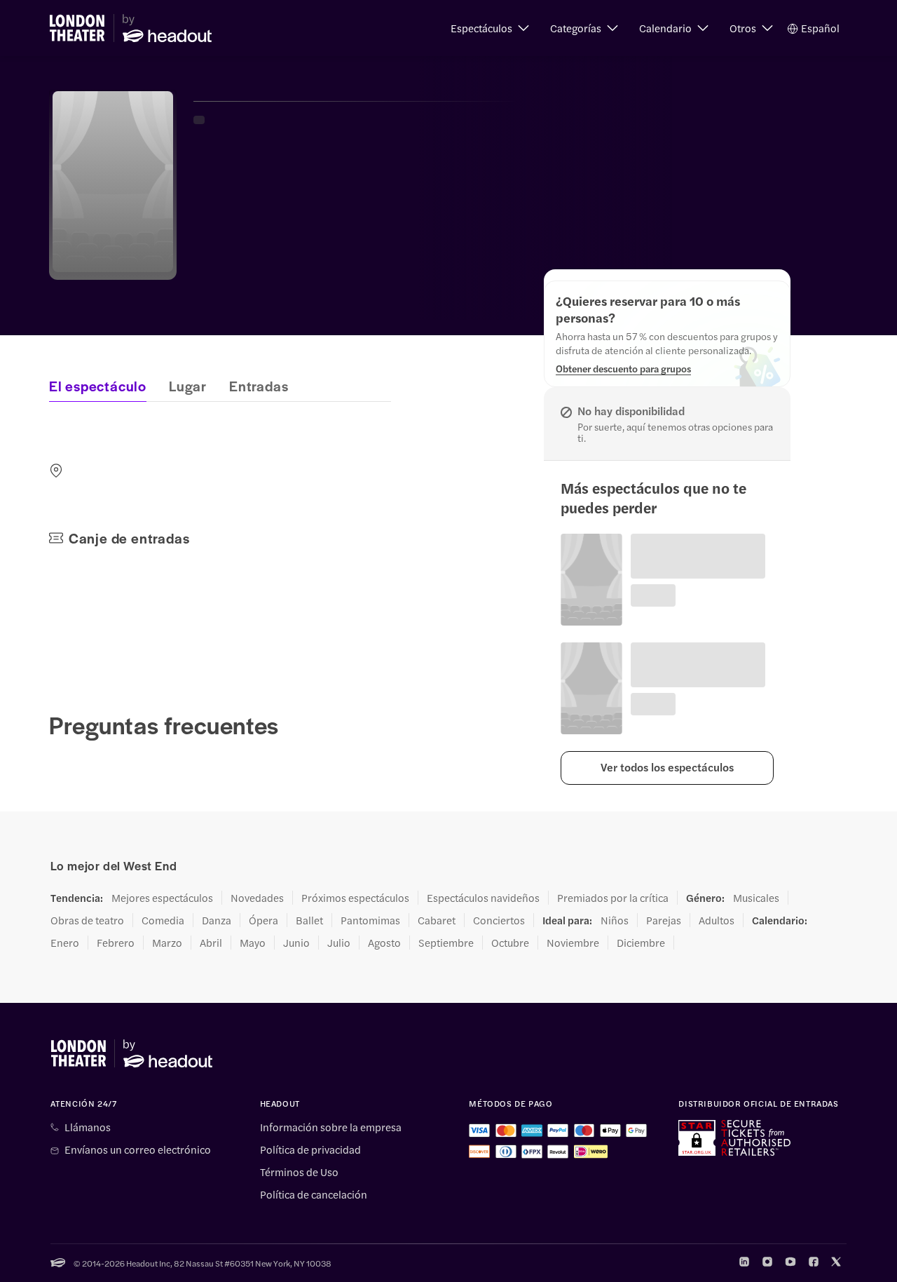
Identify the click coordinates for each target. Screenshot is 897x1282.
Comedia (163, 920)
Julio (338, 943)
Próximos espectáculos (355, 898)
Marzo (167, 943)
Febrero (116, 943)
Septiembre (446, 943)
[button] (490, 28)
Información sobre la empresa (331, 1127)
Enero (64, 943)
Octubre (510, 943)
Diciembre (641, 943)
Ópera (263, 920)
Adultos (716, 920)
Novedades (257, 898)
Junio (296, 943)
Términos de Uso (299, 1172)
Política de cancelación (313, 1194)
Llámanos (87, 1127)
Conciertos (499, 920)
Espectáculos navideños (483, 898)
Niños (615, 920)
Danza (216, 920)
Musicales (756, 898)
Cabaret (437, 920)
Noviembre (573, 943)
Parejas (663, 920)
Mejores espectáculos (162, 898)
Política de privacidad (310, 1149)
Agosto (384, 943)
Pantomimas (370, 920)
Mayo (253, 943)
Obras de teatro (87, 920)
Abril (211, 943)
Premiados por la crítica (613, 898)
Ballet (309, 920)
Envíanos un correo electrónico (137, 1149)
